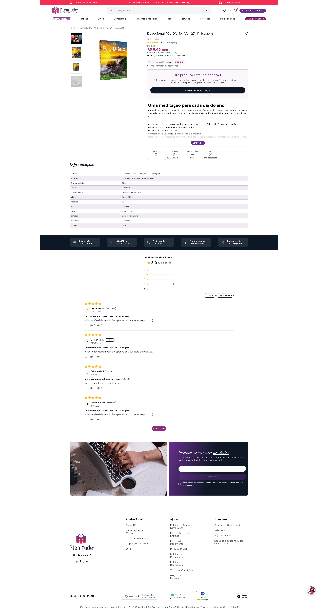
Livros (101, 19)
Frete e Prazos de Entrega (180, 534)
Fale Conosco (221, 530)
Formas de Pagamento (176, 542)
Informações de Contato (134, 532)
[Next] (204, 2)
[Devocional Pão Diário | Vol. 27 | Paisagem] (76, 67)
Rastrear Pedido (233, 2)
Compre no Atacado (137, 538)
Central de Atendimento (227, 525)
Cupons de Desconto (137, 543)
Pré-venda (205, 19)
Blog (128, 548)
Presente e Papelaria (146, 19)
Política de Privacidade (176, 555)
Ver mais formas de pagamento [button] (162, 66)
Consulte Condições (159, 243)
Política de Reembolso (176, 563)
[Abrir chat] (311, 590)
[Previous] (113, 2)
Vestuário (185, 19)
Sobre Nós (131, 525)
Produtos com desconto (86, 2)
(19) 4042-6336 (222, 535)
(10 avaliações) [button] (170, 43)
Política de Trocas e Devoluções (181, 526)
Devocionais (120, 19)
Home (73, 28)
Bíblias (84, 19)
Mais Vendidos (227, 19)
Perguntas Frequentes (176, 577)
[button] (84, 19)
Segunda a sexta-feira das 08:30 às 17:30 (228, 542)
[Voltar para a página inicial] (65, 10)
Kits (169, 19)
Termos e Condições (181, 570)
